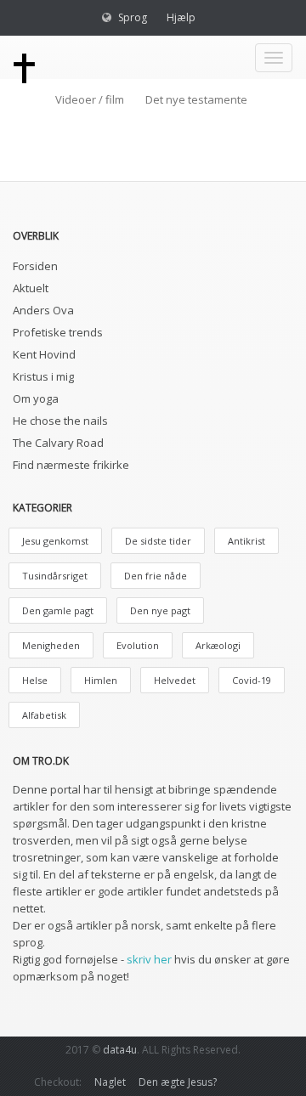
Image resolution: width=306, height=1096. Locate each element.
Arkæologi (218, 645)
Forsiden (35, 266)
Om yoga (36, 398)
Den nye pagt (160, 610)
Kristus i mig (43, 376)
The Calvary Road (58, 442)
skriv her (149, 959)
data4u (120, 1049)
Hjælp (181, 17)
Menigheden (51, 645)
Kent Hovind (44, 354)
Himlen (100, 680)
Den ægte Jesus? (178, 1082)
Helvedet (175, 680)
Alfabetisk (44, 715)
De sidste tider (158, 540)
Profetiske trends (58, 332)
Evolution (137, 645)
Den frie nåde (155, 575)
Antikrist (246, 540)
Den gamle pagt (58, 610)
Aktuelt (30, 288)
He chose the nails (60, 420)
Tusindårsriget (55, 575)
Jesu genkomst (55, 540)
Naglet (110, 1082)
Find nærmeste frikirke (71, 464)
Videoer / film (89, 99)
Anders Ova (43, 310)
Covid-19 (251, 680)
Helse (35, 680)
